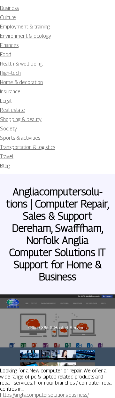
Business (9, 8)
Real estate (12, 110)
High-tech (10, 73)
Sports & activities (20, 138)
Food (5, 54)
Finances (9, 45)
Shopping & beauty (21, 119)
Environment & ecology (25, 36)
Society (8, 129)
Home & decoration (21, 82)
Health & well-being (21, 64)
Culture (8, 17)
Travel (6, 156)
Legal (6, 101)
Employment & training (25, 27)
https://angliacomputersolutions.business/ (44, 395)
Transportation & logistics (27, 147)
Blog (5, 166)
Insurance (10, 92)
